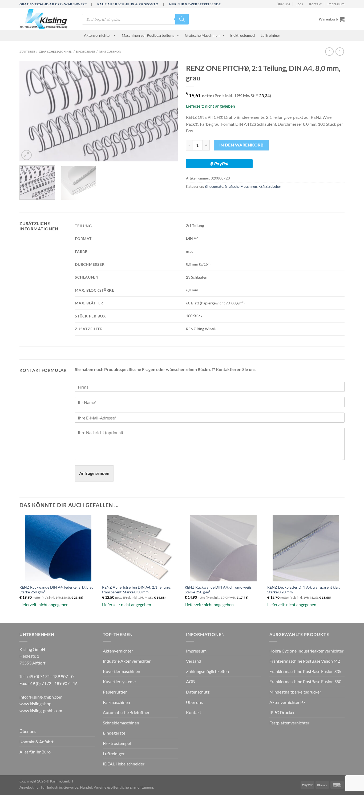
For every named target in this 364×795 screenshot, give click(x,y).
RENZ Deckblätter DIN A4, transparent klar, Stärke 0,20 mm (303, 589)
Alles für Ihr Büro (35, 751)
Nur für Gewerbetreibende (195, 4)
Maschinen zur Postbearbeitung (148, 35)
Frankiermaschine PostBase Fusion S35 (305, 671)
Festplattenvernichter (289, 722)
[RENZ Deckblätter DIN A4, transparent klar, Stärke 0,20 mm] (306, 548)
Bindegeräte (85, 51)
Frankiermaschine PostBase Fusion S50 (305, 681)
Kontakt (315, 4)
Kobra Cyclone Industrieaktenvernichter (306, 650)
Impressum (336, 4)
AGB (190, 681)
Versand (193, 660)
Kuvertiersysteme (119, 681)
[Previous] (29, 111)
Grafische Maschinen (202, 35)
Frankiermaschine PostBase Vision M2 (304, 660)
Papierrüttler (115, 691)
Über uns (283, 4)
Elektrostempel (242, 35)
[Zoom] (26, 155)
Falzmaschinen (116, 702)
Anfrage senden (94, 473)
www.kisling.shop (35, 703)
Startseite (27, 51)
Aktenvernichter (97, 35)
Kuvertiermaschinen (121, 671)
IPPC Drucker (282, 712)
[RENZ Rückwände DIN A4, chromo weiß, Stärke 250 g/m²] (223, 548)
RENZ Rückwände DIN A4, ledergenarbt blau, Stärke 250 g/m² (56, 589)
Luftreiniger (270, 35)
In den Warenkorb (241, 144)
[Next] (168, 111)
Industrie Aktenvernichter (127, 660)
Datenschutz (197, 691)
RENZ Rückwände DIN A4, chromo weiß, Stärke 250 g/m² (218, 589)
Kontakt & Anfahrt (36, 741)
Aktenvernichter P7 (287, 702)
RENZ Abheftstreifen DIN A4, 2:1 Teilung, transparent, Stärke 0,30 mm (136, 589)
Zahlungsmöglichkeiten (207, 671)
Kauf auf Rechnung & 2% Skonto (127, 4)
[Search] (182, 19)
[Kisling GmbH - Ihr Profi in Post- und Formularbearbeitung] (46, 19)
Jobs (299, 4)
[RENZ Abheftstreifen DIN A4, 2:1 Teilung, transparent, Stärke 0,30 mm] (140, 548)
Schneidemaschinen (121, 722)
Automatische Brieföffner (126, 712)
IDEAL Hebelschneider (123, 763)
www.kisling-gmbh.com (40, 710)
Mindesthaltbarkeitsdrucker (295, 691)
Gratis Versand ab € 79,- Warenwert (53, 4)
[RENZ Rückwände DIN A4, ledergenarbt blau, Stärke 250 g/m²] (58, 548)
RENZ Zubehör (110, 51)
